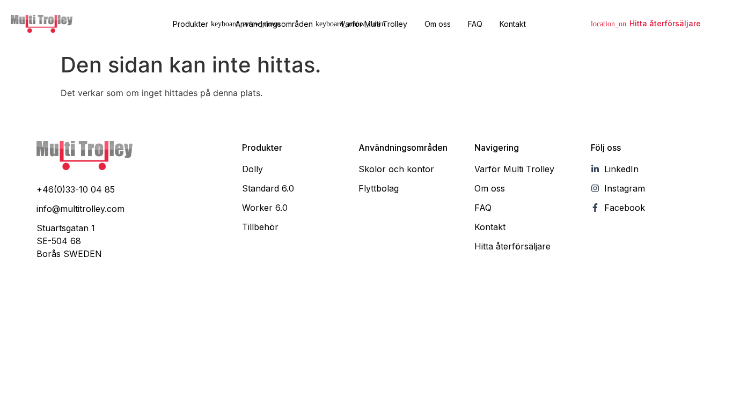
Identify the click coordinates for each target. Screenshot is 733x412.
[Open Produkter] (214, 24)
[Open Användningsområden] (319, 24)
